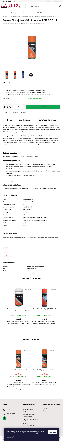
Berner (42, 24)
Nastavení (10, 437)
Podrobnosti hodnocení (28, 24)
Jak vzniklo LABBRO (28, 426)
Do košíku (43, 107)
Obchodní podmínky (28, 414)
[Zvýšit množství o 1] (22, 107)
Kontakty (25, 423)
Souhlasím (52, 432)
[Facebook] (4, 418)
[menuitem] (5, 13)
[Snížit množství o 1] (14, 107)
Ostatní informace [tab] (47, 120)
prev (4, 371)
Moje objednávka (27, 417)
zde (37, 433)
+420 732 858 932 (11, 413)
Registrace (56, 1)
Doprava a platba (7, 1)
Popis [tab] (9, 120)
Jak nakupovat (27, 412)
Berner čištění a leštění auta (35, 266)
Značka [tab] (25, 120)
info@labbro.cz (11, 410)
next (59, 371)
